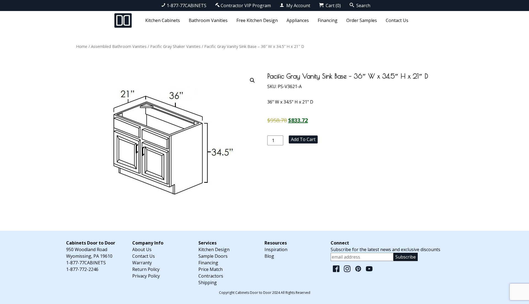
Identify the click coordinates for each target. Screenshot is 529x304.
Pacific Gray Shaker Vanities (175, 46)
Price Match (210, 269)
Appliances (298, 20)
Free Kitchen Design (257, 20)
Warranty (142, 263)
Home (81, 46)
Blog (269, 256)
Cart (333, 5)
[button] (252, 80)
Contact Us (397, 20)
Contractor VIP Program (246, 5)
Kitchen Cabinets (162, 20)
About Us (142, 249)
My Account (297, 5)
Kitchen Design (214, 249)
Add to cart (303, 139)
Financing (328, 20)
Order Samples (361, 20)
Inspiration (275, 249)
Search (362, 5)
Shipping (207, 282)
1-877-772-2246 (82, 269)
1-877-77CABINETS (186, 5)
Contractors (210, 276)
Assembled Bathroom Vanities (119, 46)
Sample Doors (213, 256)
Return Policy (146, 269)
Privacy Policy (146, 276)
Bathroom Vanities (208, 20)
